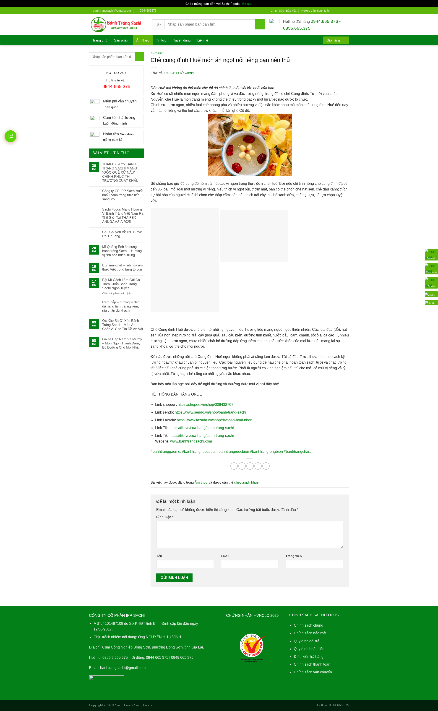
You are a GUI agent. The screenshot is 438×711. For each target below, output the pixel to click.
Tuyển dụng (181, 40)
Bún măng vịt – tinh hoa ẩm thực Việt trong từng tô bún (122, 267)
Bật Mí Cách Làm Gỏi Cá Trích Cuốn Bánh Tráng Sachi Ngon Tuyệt (121, 284)
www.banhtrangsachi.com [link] (191, 441)
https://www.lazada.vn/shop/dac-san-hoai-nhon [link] (214, 420)
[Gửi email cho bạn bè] (250, 466)
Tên (159, 556)
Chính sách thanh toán (312, 664)
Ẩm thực (142, 40)
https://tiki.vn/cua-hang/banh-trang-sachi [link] (201, 428)
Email (225, 556)
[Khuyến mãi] (431, 268)
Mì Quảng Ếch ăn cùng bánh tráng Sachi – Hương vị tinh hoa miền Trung (122, 251)
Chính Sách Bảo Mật (283, 10)
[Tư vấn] (431, 282)
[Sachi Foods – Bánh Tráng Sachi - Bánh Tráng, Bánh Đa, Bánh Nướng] (117, 24)
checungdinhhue (246, 482)
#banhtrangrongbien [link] (267, 451)
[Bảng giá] (431, 254)
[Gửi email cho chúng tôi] (347, 10)
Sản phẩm (121, 40)
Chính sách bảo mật (310, 633)
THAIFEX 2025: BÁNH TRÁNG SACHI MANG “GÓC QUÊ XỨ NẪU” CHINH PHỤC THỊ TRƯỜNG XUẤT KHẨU (120, 172)
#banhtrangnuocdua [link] (199, 451)
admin (189, 73)
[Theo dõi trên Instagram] (338, 10)
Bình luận (164, 517)
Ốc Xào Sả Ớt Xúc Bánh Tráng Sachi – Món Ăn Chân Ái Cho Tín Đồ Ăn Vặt (122, 325)
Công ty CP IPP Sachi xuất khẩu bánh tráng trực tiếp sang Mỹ (122, 195)
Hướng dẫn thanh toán (315, 10)
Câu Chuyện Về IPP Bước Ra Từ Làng (122, 234)
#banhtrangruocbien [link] (233, 451)
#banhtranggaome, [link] (166, 451)
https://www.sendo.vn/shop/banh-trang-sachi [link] (210, 412)
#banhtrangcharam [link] (299, 451)
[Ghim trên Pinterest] (258, 466)
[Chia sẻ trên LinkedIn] (266, 466)
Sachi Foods (124, 705)
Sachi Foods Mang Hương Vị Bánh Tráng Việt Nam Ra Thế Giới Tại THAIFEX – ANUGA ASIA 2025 (122, 215)
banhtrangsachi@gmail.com (123, 668)
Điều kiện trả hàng (308, 657)
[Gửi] (260, 24)
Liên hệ (202, 40)
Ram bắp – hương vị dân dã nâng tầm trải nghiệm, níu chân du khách (120, 306)
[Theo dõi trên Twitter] (342, 10)
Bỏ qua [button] (247, 3)
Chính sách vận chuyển (313, 672)
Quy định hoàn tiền (309, 649)
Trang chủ (99, 40)
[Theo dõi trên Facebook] (334, 10)
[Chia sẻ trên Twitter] (242, 466)
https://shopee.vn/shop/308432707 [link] (205, 404)
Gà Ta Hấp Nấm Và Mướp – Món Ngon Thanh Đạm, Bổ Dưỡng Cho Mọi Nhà (122, 343)
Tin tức (161, 40)
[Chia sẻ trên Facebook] (234, 466)
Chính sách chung (308, 625)
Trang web (294, 556)
